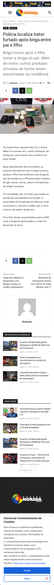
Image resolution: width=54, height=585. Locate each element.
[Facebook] (15, 91)
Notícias (12, 21)
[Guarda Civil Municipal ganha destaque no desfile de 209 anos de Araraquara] (10, 346)
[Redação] (5, 83)
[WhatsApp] (29, 91)
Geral (20, 21)
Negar (27, 578)
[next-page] (10, 388)
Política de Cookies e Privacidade (29, 563)
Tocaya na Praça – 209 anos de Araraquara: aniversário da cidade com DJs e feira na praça (34, 458)
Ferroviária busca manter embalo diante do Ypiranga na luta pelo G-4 (35, 412)
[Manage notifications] (47, 578)
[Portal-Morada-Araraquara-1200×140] (27, 4)
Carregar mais (26, 470)
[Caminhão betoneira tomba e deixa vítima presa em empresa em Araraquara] (10, 376)
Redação (13, 83)
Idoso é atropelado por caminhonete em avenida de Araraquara (33, 360)
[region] (27, 549)
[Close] (51, 516)
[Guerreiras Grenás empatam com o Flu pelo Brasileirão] (10, 428)
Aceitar (27, 570)
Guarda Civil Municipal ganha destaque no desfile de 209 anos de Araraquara (35, 345)
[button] (5, 13)
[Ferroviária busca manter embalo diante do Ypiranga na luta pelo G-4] (10, 412)
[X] (22, 91)
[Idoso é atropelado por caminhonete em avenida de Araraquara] (10, 361)
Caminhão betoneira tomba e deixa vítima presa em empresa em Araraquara (34, 375)
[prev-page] (5, 388)
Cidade (6, 349)
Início (5, 21)
